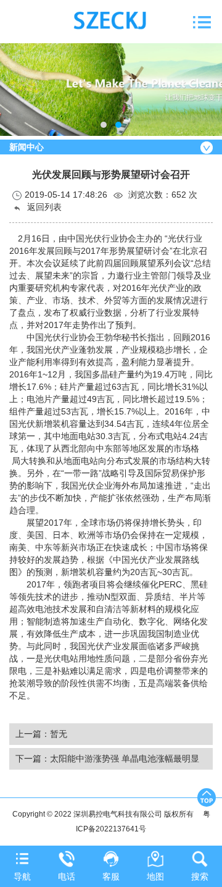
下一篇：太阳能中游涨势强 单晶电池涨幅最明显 (107, 758)
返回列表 (43, 207)
